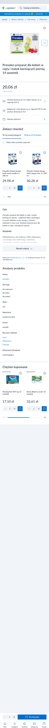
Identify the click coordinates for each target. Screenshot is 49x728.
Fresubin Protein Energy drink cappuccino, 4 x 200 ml (37, 173)
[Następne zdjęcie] (44, 43)
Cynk (4, 337)
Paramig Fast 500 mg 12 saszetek (12, 393)
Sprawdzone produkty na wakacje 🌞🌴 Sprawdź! (23, 14)
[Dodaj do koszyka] (20, 188)
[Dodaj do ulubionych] (44, 28)
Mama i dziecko (17, 19)
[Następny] (44, 197)
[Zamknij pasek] (46, 14)
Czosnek (6, 345)
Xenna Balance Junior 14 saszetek (36, 393)
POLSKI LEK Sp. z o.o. (17, 257)
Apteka (4, 19)
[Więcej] (44, 119)
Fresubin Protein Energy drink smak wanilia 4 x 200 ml (12, 173)
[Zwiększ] (14, 717)
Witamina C (7, 341)
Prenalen (6, 279)
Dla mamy (31, 19)
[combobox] (32, 7)
